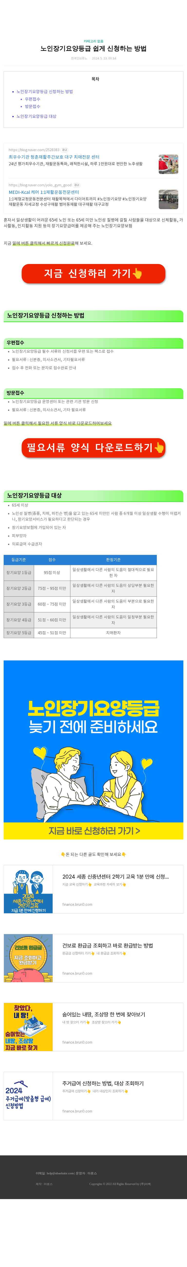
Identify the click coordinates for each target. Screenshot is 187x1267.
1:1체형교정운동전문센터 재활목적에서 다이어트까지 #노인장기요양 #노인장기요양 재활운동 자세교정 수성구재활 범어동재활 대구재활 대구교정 (78, 202)
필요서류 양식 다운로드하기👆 (96, 448)
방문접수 (32, 106)
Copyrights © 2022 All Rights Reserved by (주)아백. (120, 1184)
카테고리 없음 (93, 41)
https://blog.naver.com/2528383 (34, 150)
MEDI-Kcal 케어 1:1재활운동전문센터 (44, 192)
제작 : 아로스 (44, 1184)
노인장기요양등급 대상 (36, 116)
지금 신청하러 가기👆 (93, 273)
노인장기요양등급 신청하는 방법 (45, 92)
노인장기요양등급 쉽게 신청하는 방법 (93, 48)
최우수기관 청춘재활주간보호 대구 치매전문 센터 (54, 157)
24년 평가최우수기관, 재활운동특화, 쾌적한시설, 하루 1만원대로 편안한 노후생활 (76, 164)
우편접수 (32, 99)
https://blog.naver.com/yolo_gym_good (40, 185)
